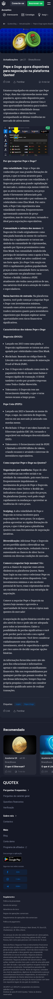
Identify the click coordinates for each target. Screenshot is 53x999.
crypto (18, 704)
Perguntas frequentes (14, 790)
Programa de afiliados (13, 847)
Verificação (8, 807)
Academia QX (11, 758)
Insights (45, 15)
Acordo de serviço (10, 905)
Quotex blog (11, 24)
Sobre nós (8, 816)
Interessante (12, 15)
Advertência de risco (11, 909)
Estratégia (30, 15)
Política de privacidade (11, 901)
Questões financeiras (13, 802)
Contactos (8, 821)
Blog (5, 835)
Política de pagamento (11, 922)
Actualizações (24, 24)
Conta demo (9, 841)
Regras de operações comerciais (15, 913)
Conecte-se (18, 3)
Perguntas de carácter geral (16, 796)
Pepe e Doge (29, 704)
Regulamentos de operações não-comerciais (20, 918)
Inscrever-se (35, 3)
